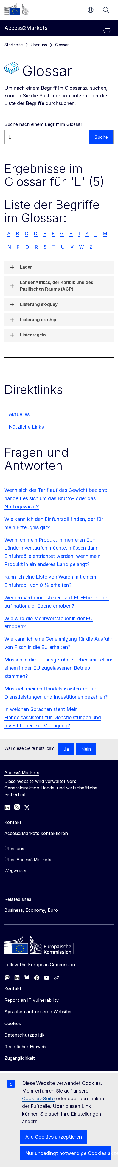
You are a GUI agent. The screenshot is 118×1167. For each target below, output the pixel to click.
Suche (106, 9)
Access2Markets (21, 772)
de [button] (90, 9)
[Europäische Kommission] (16, 9)
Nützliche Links (26, 427)
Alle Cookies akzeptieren (53, 1137)
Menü (107, 32)
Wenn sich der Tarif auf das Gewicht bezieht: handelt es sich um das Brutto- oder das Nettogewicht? (55, 498)
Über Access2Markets (27, 859)
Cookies (12, 1023)
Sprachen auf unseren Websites (38, 1011)
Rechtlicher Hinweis (25, 1046)
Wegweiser (15, 870)
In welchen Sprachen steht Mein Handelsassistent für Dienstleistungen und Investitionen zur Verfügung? (52, 717)
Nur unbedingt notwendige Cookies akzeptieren (68, 1153)
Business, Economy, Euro (31, 910)
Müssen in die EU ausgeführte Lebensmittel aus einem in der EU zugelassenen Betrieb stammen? (58, 668)
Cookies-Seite (38, 1098)
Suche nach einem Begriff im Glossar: (43, 124)
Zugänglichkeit (19, 1058)
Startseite (13, 44)
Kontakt (12, 988)
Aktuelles (19, 414)
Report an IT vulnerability (31, 1000)
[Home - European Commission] (44, 946)
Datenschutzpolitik (24, 1035)
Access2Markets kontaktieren (36, 833)
